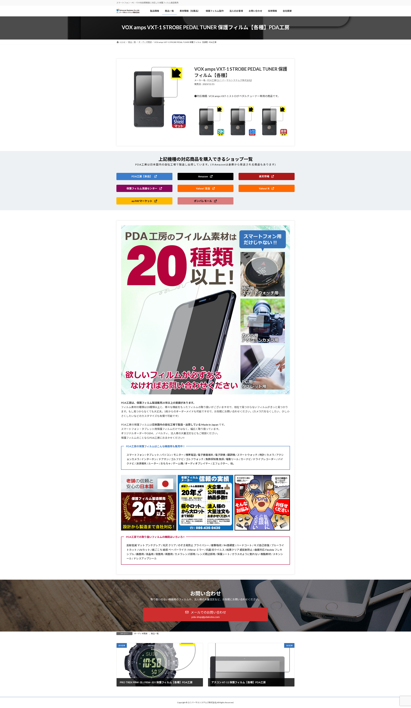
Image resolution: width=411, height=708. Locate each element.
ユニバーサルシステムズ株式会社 (234, 80)
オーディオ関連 (140, 633)
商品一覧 (155, 633)
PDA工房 (211, 80)
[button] (144, 176)
